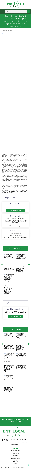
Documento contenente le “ (14, 191)
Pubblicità (15, 462)
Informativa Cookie (15, 458)
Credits (15, 460)
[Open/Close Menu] (2, 11)
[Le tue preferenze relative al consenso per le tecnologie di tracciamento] (28, 465)
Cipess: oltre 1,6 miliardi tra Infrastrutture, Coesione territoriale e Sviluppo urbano (20, 268)
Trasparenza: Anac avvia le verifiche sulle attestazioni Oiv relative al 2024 (21, 366)
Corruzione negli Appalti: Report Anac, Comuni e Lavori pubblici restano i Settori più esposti (9, 390)
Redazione (15, 452)
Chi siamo (15, 455)
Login (15, 463)
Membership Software (19, 467)
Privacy (15, 457)
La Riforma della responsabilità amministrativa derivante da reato (9, 267)
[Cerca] (28, 11)
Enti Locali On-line (15, 450)
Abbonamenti (15, 453)
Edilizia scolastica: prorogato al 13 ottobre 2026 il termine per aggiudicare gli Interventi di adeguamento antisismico (9, 289)
